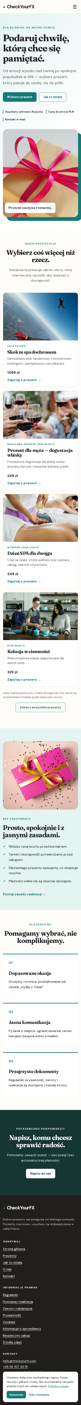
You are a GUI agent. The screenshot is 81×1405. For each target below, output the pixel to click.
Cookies (9, 1322)
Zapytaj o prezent (24, 380)
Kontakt (9, 1276)
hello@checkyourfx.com (19, 1361)
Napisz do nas (40, 1173)
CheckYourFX (18, 7)
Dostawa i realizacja (18, 1302)
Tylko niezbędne (38, 1394)
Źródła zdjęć (12, 1342)
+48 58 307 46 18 (15, 1367)
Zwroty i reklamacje (17, 1308)
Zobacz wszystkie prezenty (40, 707)
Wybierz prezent (19, 97)
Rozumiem (16, 1395)
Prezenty (10, 1256)
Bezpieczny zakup (16, 1335)
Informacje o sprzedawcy (22, 1328)
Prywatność (12, 1315)
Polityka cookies (58, 1386)
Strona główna (14, 1249)
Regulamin (10, 1295)
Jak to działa (52, 97)
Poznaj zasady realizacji (24, 894)
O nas (7, 1269)
